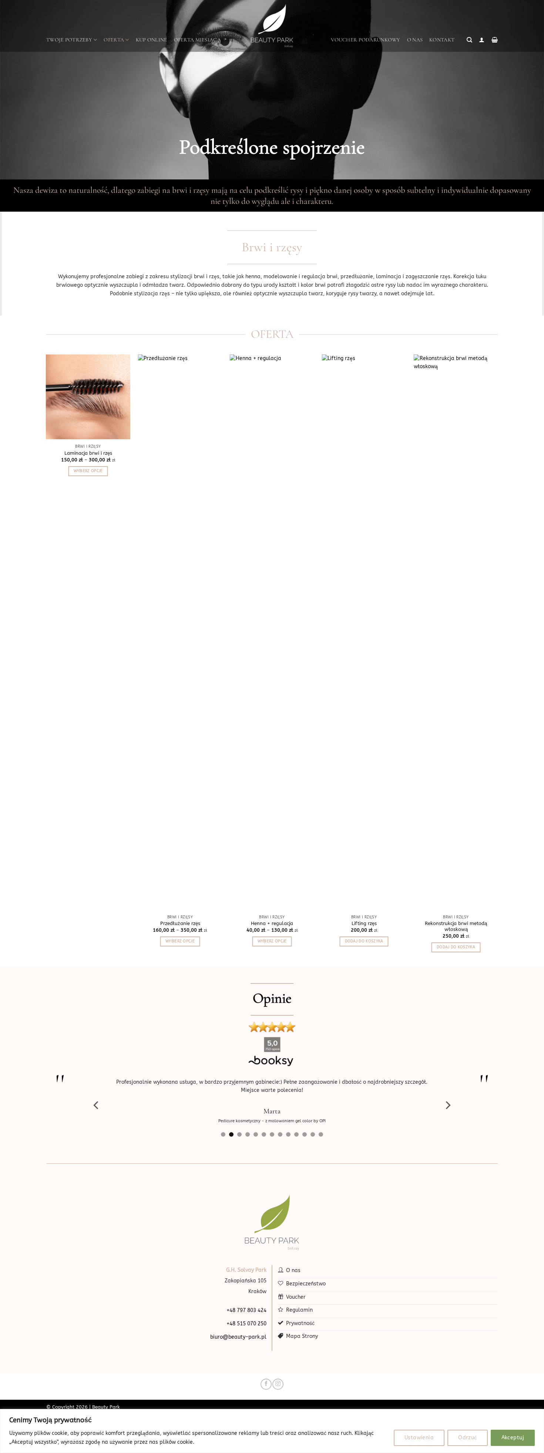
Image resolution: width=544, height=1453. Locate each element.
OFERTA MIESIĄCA (197, 40)
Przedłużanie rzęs (180, 923)
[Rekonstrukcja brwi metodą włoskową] (456, 631)
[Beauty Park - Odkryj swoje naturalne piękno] (272, 26)
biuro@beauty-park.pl (238, 1337)
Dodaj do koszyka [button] (364, 941)
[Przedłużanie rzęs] (180, 631)
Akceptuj (512, 1437)
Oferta (114, 40)
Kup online (151, 40)
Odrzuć (467, 1437)
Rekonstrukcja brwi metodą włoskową (456, 926)
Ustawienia (419, 1437)
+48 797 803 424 (246, 1310)
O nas (415, 40)
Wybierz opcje (88, 471)
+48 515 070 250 (246, 1324)
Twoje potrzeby (69, 40)
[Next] (447, 1105)
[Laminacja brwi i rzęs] (88, 396)
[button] (469, 40)
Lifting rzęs (364, 923)
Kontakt (441, 40)
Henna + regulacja (272, 923)
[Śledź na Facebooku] (266, 1384)
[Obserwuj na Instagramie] (277, 1384)
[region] (272, 1431)
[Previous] (96, 1105)
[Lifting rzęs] (364, 631)
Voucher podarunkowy (365, 40)
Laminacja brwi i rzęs (88, 453)
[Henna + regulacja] (272, 631)
